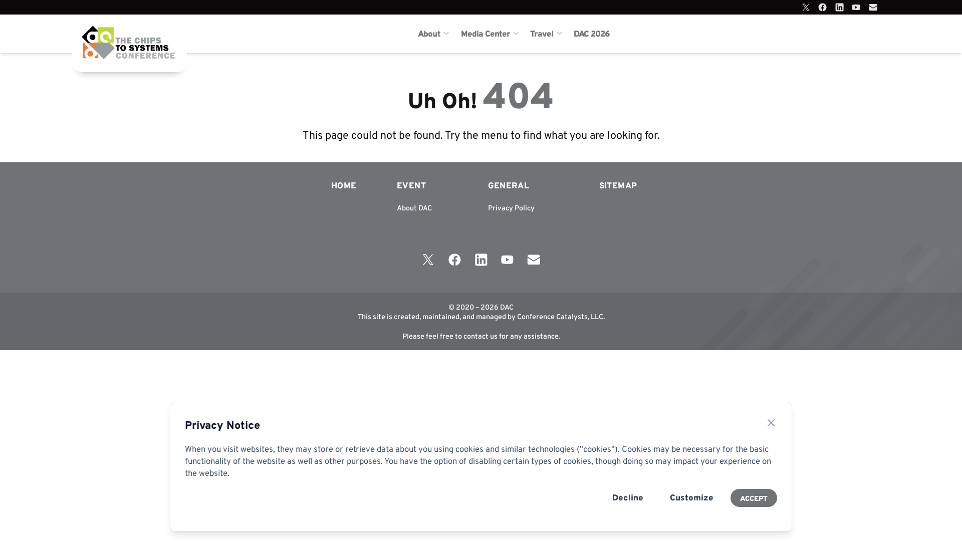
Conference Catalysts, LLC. (561, 316)
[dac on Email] (873, 7)
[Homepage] (114, 33)
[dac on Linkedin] (839, 7)
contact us (480, 336)
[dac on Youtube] (856, 7)
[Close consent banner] (771, 423)
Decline (627, 497)
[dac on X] (806, 7)
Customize (691, 497)
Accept (754, 498)
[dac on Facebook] (822, 7)
